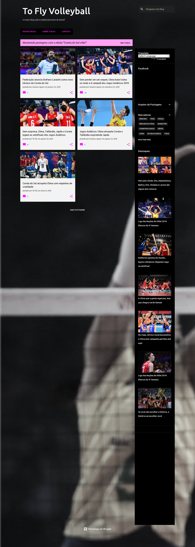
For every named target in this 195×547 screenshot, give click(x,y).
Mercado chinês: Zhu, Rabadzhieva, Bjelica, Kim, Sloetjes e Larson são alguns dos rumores (154, 185)
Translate (161, 59)
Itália (166, 133)
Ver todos (125, 43)
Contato (66, 31)
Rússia (160, 119)
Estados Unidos (154, 133)
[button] (71, 93)
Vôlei (152, 119)
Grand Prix (162, 124)
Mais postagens (77, 210)
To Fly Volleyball (56, 11)
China (141, 133)
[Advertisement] (154, 479)
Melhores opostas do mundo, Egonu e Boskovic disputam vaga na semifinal (153, 262)
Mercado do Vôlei (146, 124)
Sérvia (160, 128)
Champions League (146, 128)
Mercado (143, 119)
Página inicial (29, 31)
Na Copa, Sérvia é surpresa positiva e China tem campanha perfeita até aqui (154, 339)
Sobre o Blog (48, 31)
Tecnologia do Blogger (99, 529)
